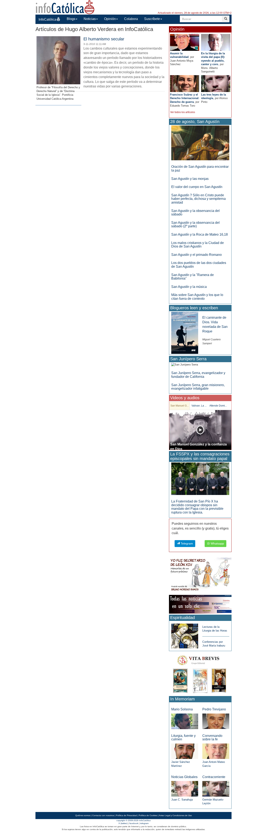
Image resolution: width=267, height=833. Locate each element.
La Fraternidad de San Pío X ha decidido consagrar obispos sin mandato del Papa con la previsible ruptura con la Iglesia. (197, 507)
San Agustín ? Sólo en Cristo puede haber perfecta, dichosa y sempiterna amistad (198, 198)
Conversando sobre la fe (212, 737)
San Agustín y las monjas (190, 178)
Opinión (110, 19)
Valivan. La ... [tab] (199, 405)
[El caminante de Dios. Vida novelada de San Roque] (184, 332)
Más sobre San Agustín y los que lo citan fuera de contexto (197, 296)
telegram (144, 823)
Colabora (131, 19)
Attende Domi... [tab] (218, 405)
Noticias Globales (184, 777)
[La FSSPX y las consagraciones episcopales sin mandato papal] (200, 478)
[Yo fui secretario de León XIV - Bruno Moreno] (200, 575)
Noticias (90, 19)
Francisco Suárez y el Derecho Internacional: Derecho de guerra (184, 98)
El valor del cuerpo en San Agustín (196, 187)
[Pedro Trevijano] (215, 721)
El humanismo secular (103, 39)
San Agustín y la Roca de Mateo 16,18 (199, 234)
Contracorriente (213, 777)
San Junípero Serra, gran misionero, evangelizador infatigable (198, 386)
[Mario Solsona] (184, 721)
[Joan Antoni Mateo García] (215, 751)
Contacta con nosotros (103, 815)
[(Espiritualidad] (184, 634)
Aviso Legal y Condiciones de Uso (175, 815)
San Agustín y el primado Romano (196, 254)
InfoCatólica (47, 19)
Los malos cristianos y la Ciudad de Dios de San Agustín (197, 244)
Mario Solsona (182, 709)
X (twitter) (122, 823)
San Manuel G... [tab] (179, 405)
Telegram (186, 543)
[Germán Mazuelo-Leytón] (215, 788)
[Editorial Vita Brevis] (200, 673)
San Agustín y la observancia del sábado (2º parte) (195, 224)
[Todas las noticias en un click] (200, 604)
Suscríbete (152, 19)
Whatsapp (217, 543)
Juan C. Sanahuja (182, 799)
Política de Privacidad (126, 815)
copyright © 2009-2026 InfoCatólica (133, 820)
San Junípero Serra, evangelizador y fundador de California (198, 374)
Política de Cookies (148, 815)
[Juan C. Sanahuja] (184, 788)
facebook (133, 823)
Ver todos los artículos (182, 112)
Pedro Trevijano (214, 709)
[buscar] (225, 18)
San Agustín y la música (189, 286)
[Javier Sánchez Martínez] (184, 750)
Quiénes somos (82, 815)
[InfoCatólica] (65, 7)
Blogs (71, 19)
